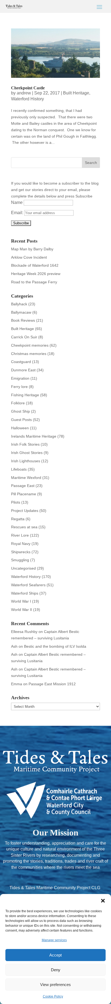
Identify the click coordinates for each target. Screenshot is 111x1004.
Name (17, 202)
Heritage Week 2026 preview (35, 274)
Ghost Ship (20, 411)
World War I (21, 601)
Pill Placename (23, 494)
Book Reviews (23, 320)
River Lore (20, 535)
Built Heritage (76, 93)
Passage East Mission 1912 (52, 684)
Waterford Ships (24, 593)
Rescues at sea (24, 527)
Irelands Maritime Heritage (33, 436)
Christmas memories (28, 353)
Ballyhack (19, 304)
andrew (24, 93)
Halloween (20, 428)
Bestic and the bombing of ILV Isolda (55, 646)
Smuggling (20, 560)
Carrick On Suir (24, 337)
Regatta (18, 519)
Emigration (20, 378)
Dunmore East (23, 370)
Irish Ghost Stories (27, 452)
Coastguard (21, 362)
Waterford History (27, 99)
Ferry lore (19, 386)
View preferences (55, 984)
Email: (17, 212)
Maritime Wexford (26, 477)
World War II (21, 609)
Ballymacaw (21, 312)
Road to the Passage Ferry (34, 282)
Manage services (54, 940)
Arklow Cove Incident (29, 257)
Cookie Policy (53, 996)
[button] (103, 900)
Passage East (22, 485)
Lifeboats (19, 469)
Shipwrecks (20, 552)
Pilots (15, 502)
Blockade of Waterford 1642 (34, 265)
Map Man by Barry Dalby (32, 249)
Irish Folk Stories (25, 444)
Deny (55, 970)
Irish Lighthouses (25, 461)
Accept (55, 955)
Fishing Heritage (25, 395)
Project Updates (24, 510)
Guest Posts (21, 419)
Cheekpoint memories (29, 345)
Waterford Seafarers (28, 585)
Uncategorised (23, 568)
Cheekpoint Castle (28, 88)
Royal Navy (20, 543)
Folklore (18, 403)
